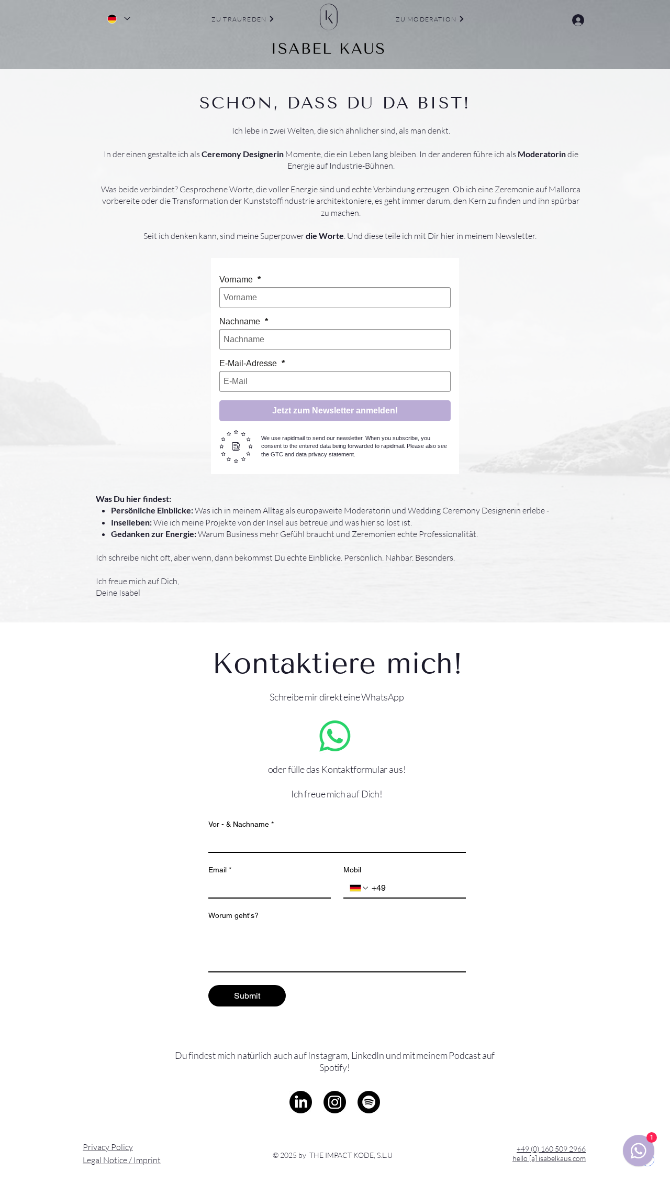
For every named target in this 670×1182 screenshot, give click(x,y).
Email (219, 870)
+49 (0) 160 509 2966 (551, 1148)
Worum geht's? (233, 915)
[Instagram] (334, 1102)
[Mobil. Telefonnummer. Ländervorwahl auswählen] (360, 888)
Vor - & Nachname (241, 824)
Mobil (352, 870)
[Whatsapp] (335, 736)
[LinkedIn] (300, 1102)
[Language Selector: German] (118, 18)
